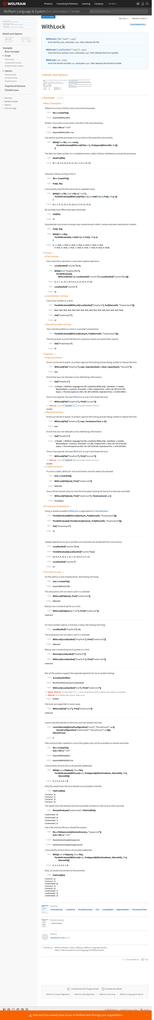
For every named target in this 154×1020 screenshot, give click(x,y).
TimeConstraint (45, 87)
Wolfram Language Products (131, 994)
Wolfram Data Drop (107, 994)
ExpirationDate (45, 88)
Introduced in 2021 (60, 937)
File (59, 38)
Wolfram (114, 1009)
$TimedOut (70, 80)
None (49, 88)
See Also (122, 18)
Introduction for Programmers (85, 988)
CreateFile (70, 909)
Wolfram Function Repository (58, 994)
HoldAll (50, 85)
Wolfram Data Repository (84, 994)
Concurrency (57, 923)
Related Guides (139, 18)
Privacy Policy (132, 1009)
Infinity (49, 87)
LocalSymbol (7, 23)
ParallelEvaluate (85, 909)
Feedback (132, 959)
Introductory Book (113, 988)
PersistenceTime (45, 89)
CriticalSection (71, 85)
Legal (122, 1009)
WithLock (4, 23)
